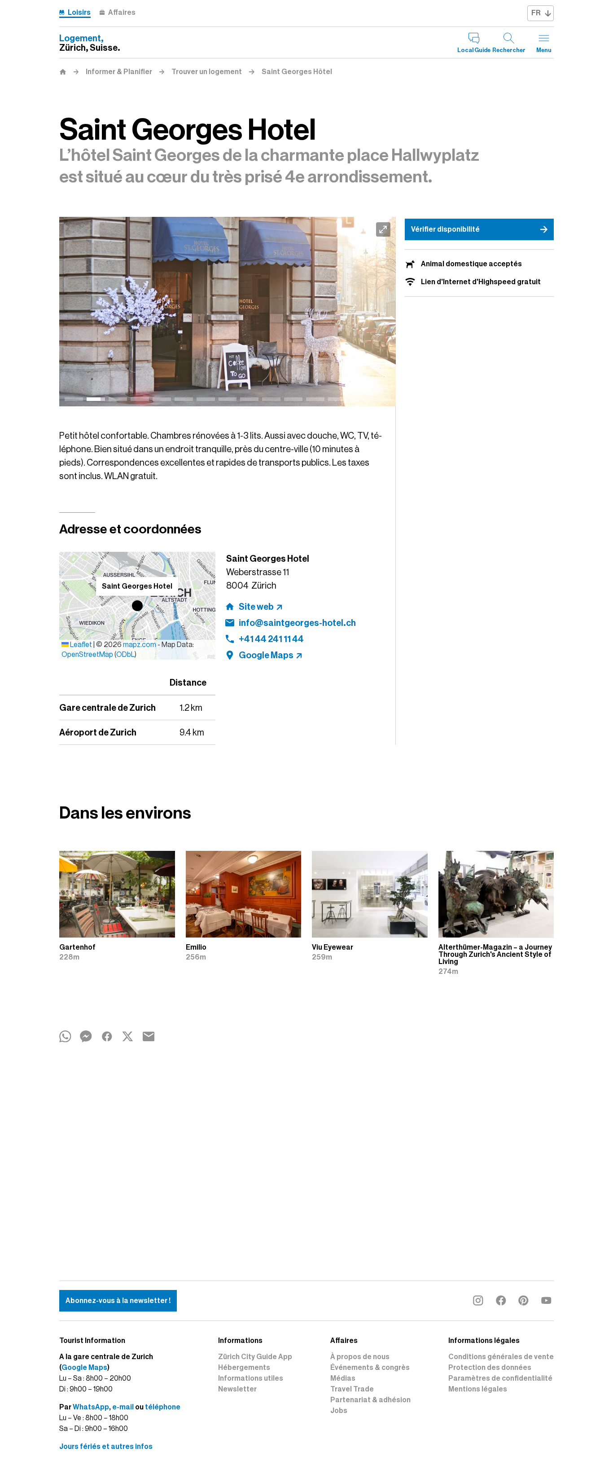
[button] (137, 605)
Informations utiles (250, 1378)
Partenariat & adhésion (370, 1400)
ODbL (125, 654)
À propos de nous (360, 1356)
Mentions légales (477, 1389)
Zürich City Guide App (255, 1356)
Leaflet (80, 644)
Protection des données (489, 1367)
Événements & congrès (370, 1367)
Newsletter (237, 1389)
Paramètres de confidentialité (500, 1378)
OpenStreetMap (87, 654)
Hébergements (244, 1367)
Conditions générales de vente (501, 1356)
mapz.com (140, 644)
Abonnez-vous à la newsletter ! (118, 1300)
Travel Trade (352, 1389)
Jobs (338, 1410)
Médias (342, 1378)
